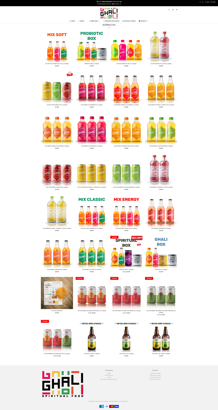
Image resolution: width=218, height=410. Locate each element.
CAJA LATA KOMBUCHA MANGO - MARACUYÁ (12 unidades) (91, 187)
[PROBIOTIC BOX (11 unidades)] (92, 46)
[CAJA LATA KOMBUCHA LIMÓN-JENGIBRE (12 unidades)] (126, 169)
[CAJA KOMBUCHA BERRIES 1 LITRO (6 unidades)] (161, 169)
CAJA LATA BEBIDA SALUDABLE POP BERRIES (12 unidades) (126, 310)
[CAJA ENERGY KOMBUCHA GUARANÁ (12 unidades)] (126, 87)
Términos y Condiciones (155, 379)
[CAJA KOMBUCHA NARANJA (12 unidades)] (57, 252)
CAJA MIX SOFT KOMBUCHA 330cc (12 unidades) (57, 63)
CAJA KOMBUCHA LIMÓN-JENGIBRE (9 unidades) (161, 146)
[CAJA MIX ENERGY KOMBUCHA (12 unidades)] (126, 211)
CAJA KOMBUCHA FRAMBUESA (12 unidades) (92, 104)
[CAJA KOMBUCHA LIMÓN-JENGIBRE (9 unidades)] (161, 128)
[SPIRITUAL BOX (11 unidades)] (126, 252)
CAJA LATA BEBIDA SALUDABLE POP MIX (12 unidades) (57, 353)
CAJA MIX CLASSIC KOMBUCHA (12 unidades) (92, 228)
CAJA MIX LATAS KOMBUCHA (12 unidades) (57, 104)
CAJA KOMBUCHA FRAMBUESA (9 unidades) (91, 146)
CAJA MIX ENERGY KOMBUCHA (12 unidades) (126, 228)
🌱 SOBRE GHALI (94, 21)
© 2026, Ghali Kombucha (94, 401)
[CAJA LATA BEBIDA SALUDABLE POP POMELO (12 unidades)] (92, 293)
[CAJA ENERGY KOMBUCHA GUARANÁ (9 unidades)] (57, 128)
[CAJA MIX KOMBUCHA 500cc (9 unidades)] (126, 46)
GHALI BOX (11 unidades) (161, 269)
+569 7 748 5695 (210, 2)
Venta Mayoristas (109, 375)
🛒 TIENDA (81, 21)
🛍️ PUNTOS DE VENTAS (129, 21)
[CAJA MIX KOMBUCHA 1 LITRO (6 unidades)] (161, 46)
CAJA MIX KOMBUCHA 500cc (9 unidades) (126, 63)
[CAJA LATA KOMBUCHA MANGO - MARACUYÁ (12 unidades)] (92, 169)
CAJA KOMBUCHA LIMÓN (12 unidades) (91, 269)
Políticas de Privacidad (155, 375)
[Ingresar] (172, 9)
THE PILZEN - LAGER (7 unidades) (92, 353)
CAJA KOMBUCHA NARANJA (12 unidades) (57, 269)
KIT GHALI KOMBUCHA (57, 310)
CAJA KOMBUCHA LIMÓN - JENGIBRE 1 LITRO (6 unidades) (57, 228)
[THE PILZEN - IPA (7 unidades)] (126, 336)
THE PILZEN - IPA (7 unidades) (126, 353)
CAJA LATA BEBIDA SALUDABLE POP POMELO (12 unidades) (91, 310)
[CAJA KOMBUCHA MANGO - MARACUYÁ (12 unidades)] (161, 87)
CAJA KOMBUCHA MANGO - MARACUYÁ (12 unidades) (161, 104)
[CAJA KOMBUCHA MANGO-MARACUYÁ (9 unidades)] (126, 128)
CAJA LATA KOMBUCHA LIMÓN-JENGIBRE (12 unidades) (126, 187)
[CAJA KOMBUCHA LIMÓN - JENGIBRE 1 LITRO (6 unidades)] (57, 211)
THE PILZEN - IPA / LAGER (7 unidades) (161, 353)
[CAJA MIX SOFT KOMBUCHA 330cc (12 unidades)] (57, 46)
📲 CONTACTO (142, 21)
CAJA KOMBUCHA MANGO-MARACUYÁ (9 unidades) (126, 146)
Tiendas (109, 373)
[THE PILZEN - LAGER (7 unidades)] (92, 336)
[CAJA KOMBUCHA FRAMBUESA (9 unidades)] (92, 128)
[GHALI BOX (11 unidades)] (161, 252)
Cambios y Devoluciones (155, 377)
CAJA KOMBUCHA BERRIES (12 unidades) (161, 228)
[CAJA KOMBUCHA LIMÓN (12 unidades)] (92, 252)
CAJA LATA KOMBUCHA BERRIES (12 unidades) (57, 187)
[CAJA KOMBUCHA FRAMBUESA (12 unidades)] (92, 87)
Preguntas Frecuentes (155, 373)
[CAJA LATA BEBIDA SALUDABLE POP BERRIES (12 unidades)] (126, 293)
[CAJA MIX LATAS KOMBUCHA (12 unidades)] (57, 87)
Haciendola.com (124, 401)
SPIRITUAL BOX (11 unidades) (126, 269)
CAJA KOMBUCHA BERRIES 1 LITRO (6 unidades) (161, 187)
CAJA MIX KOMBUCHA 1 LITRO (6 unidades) (161, 63)
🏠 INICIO (72, 21)
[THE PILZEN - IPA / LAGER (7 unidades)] (161, 336)
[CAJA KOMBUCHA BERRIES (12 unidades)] (161, 211)
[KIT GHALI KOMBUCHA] (57, 293)
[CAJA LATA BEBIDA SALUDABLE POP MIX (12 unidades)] (57, 336)
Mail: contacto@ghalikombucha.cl (109, 379)
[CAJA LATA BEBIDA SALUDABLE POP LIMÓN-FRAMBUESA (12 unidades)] (161, 293)
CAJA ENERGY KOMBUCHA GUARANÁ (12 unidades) (126, 104)
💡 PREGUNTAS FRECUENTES (111, 21)
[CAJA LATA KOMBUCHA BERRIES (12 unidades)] (57, 169)
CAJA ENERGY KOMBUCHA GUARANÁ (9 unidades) (57, 146)
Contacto (109, 377)
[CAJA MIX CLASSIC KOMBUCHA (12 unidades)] (92, 211)
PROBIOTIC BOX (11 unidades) (91, 63)
